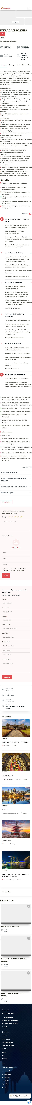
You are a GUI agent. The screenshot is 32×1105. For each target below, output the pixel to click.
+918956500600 (8, 1017)
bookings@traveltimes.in (11, 1020)
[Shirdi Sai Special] (16, 753)
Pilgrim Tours (5, 1084)
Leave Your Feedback (8, 1067)
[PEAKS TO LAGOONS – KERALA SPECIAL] (16, 981)
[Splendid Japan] (16, 821)
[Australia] (16, 787)
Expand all (25, 213)
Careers (4, 1052)
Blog (3, 1055)
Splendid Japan (6, 840)
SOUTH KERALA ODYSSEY (10, 926)
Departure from (7, 46)
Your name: (5, 599)
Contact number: (6, 624)
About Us (4, 1035)
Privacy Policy (6, 1039)
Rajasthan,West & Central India (13, 779)
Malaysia (8, 879)
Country (4, 616)
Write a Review (6, 502)
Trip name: (5, 595)
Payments (5, 1058)
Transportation (24, 46)
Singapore (12, 879)
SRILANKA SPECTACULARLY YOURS (15, 742)
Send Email (7, 677)
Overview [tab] (4, 65)
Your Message (6, 659)
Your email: (5, 608)
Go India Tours (6, 1077)
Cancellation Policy (7, 1042)
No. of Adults (5, 633)
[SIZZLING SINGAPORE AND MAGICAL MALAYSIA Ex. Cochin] (16, 852)
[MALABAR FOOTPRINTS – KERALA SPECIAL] (16, 946)
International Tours (7, 1071)
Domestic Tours (6, 1074)
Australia (4, 810)
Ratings (4, 517)
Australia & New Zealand (13, 813)
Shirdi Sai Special (7, 776)
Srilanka (7, 745)
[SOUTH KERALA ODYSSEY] (16, 914)
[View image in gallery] (8, 11)
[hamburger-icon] (29, 8)
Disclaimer (5, 1049)
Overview (23, 52)
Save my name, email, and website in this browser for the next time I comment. (15, 569)
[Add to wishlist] (28, 906)
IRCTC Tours (5, 1080)
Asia (4, 745)
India (4, 779)
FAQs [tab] (23, 65)
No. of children (5, 642)
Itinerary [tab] (11, 65)
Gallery (16, 22)
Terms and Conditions (8, 1045)
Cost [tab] (18, 65)
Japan (7, 844)
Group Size (6, 54)
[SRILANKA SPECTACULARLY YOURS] (16, 720)
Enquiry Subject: (6, 650)
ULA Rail (4, 1087)
